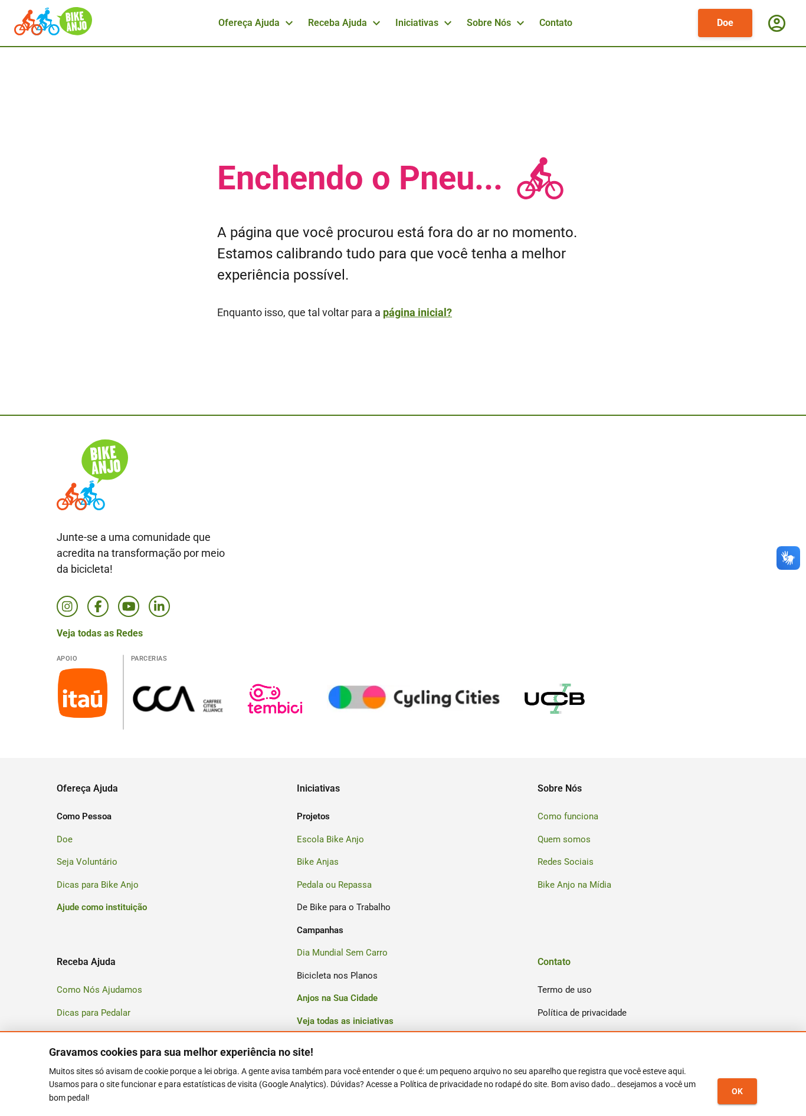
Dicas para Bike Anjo (98, 884)
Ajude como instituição (102, 907)
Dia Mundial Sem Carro (342, 952)
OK (737, 1091)
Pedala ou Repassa (334, 884)
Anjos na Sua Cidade (337, 998)
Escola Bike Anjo (330, 839)
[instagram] (67, 606)
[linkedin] (159, 606)
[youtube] (128, 606)
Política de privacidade (582, 1012)
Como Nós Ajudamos (99, 989)
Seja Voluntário (87, 861)
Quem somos (564, 839)
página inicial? (417, 312)
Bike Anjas (318, 861)
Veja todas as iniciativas (345, 1021)
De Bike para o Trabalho (344, 907)
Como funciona (568, 816)
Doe (725, 22)
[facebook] (98, 606)
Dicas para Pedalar (93, 1012)
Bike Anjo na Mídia (574, 884)
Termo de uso (565, 989)
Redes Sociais (566, 861)
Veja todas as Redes (100, 633)
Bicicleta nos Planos (337, 975)
